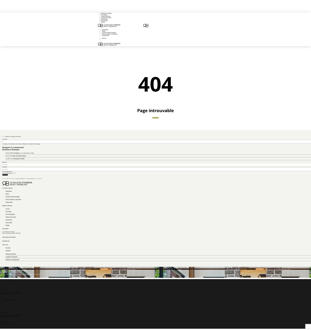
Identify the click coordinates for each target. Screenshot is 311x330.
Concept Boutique (8, 304)
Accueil (5, 301)
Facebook (5, 323)
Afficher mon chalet (8, 305)
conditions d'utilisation (30, 178)
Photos (5, 282)
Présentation (6, 281)
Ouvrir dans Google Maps (9, 237)
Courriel (4, 167)
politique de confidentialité (20, 178)
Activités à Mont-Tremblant (10, 284)
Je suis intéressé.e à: (7, 171)
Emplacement (6, 287)
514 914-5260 (3, 297)
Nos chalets (6, 302)
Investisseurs (6, 307)
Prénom (4, 162)
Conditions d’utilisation (11, 256)
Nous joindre (6, 308)
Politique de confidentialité (12, 259)
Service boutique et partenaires (11, 285)
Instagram (5, 325)
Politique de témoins (11, 254)
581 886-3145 (5, 241)
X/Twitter (4, 139)
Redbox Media (30, 274)
